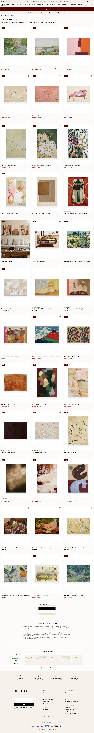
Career (44, 694)
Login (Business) (46, 711)
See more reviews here (47, 667)
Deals (59, 4)
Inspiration (74, 4)
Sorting (66, 12)
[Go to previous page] (39, 614)
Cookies (67, 699)
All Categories (29, 12)
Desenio (3, 15)
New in (21, 4)
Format (48, 12)
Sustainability (46, 697)
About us (45, 690)
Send (24, 704)
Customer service (69, 692)
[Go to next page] (54, 614)
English (8, 1)
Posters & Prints (28, 4)
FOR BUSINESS (81, 4)
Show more (47, 608)
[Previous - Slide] (24, 660)
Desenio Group (50, 729)
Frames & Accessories (50, 4)
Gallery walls (65, 4)
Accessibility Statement (48, 699)
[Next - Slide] (84, 660)
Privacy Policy (22, 707)
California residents (69, 705)
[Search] (86, 5)
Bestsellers (15, 4)
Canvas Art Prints (38, 4)
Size (57, 12)
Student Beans (46, 701)
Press (44, 692)
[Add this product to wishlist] (28, 28)
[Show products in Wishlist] (88, 4)
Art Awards (45, 709)
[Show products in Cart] (91, 4)
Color (39, 12)
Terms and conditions (69, 697)
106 (52, 614)
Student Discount (47, 703)
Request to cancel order (70, 713)
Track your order (68, 694)
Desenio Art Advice (69, 690)
